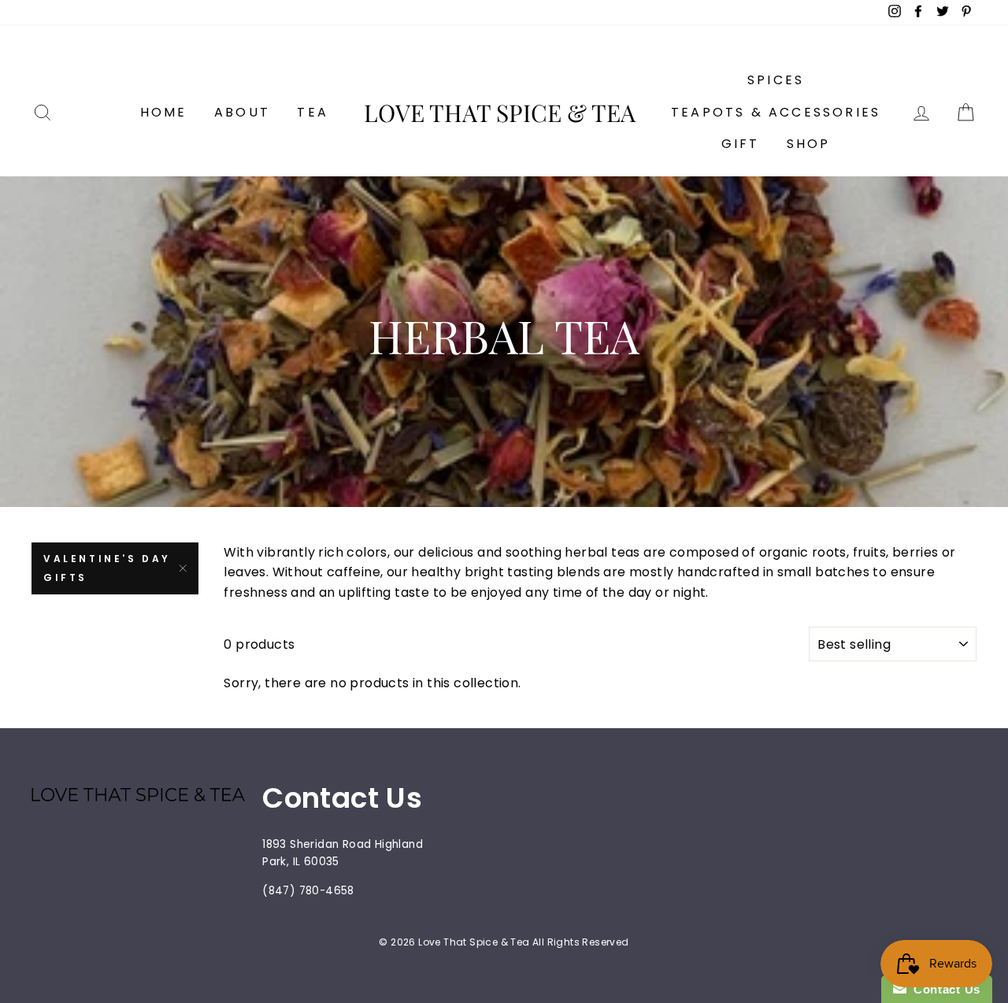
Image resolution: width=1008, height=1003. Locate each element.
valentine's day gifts (107, 568)
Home (163, 112)
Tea (312, 112)
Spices (775, 80)
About (242, 112)
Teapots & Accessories (775, 112)
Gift (740, 144)
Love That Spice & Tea (500, 112)
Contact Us (943, 989)
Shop (809, 144)
